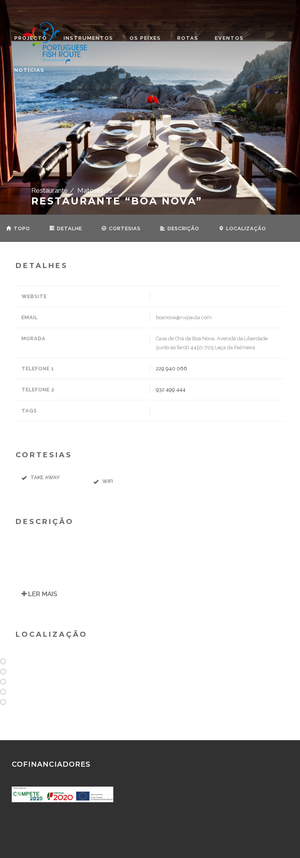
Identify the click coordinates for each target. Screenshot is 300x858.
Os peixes (145, 38)
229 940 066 (171, 368)
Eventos (229, 38)
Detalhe (68, 228)
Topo (21, 228)
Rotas (187, 38)
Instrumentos (88, 38)
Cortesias (124, 228)
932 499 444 (171, 390)
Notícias (29, 70)
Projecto (30, 38)
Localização (245, 228)
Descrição (182, 228)
